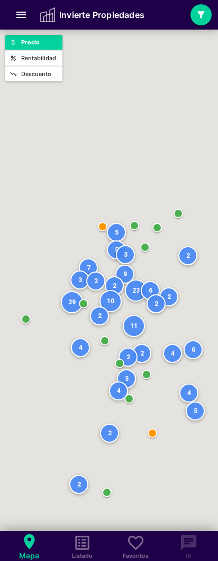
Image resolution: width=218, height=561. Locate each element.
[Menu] (21, 14)
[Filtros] (201, 14)
